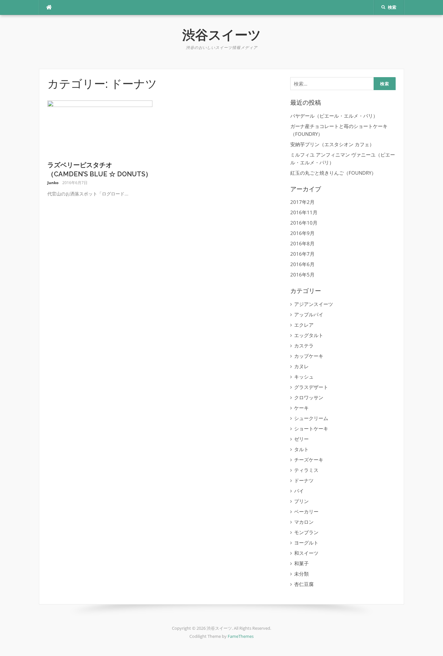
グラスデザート (311, 387)
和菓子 (301, 563)
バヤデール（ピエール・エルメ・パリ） (334, 115)
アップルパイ (308, 314)
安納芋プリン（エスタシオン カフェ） (332, 144)
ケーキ (301, 407)
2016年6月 (302, 264)
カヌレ (301, 366)
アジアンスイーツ (313, 304)
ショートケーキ (311, 428)
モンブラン (306, 532)
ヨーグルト (306, 542)
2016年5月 (302, 274)
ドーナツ (304, 480)
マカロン (304, 522)
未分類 (301, 573)
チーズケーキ (308, 459)
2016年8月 (302, 243)
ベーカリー (306, 511)
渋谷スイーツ (221, 34)
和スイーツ (306, 553)
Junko (52, 182)
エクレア (304, 325)
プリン (301, 501)
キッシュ (304, 376)
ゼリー (301, 439)
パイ (299, 490)
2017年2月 (302, 202)
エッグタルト (308, 335)
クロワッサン (308, 397)
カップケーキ (308, 356)
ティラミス (306, 470)
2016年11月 (303, 212)
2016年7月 (302, 254)
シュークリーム (311, 418)
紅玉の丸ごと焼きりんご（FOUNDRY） (333, 173)
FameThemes (241, 636)
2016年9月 (302, 233)
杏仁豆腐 (304, 584)
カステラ (304, 345)
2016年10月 (303, 222)
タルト (301, 449)
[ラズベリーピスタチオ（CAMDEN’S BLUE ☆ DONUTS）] (100, 127)
